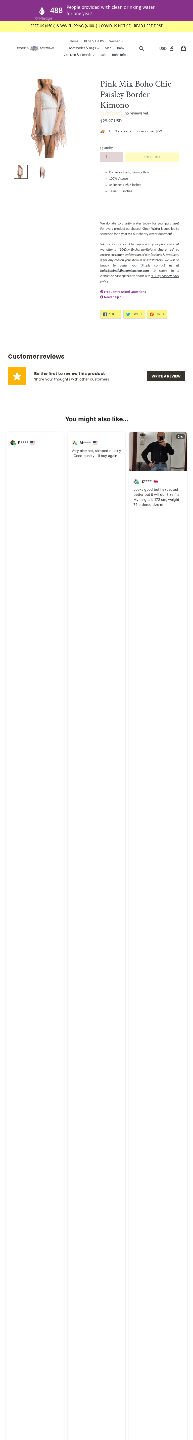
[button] (125, 114)
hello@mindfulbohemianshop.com (124, 271)
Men (108, 48)
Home (74, 41)
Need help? (112, 297)
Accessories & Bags (85, 48)
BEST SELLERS (94, 41)
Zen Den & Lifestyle (80, 55)
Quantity (106, 148)
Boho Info (121, 55)
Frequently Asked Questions (125, 292)
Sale (103, 55)
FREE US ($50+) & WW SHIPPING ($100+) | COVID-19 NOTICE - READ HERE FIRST (97, 26)
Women (117, 41)
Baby (120, 48)
